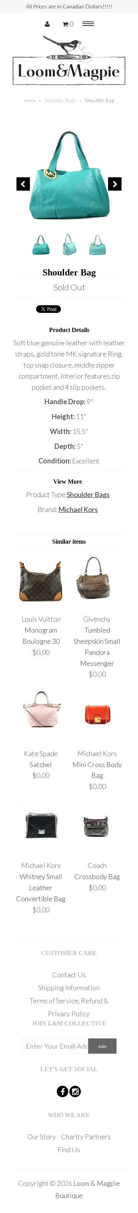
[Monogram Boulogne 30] (41, 604)
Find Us (69, 1149)
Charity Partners (86, 1136)
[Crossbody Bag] (97, 851)
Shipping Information (69, 987)
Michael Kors (78, 509)
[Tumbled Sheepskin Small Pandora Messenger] (97, 604)
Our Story (41, 1136)
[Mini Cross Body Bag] (97, 738)
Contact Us (69, 974)
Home (30, 100)
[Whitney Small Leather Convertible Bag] (41, 851)
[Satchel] (41, 738)
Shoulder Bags (60, 100)
